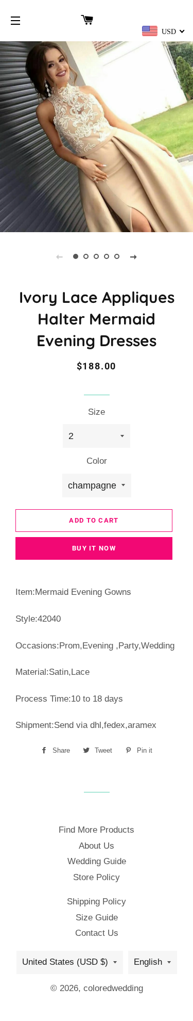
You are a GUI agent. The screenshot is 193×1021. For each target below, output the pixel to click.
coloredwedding (113, 988)
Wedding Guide (96, 861)
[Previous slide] (59, 256)
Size (96, 412)
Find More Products (96, 830)
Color (96, 461)
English (148, 962)
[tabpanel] (96, 135)
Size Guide (97, 917)
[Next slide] (133, 256)
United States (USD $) (65, 962)
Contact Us (96, 933)
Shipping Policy (96, 901)
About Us (96, 846)
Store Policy (96, 877)
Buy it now (94, 548)
